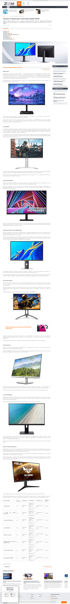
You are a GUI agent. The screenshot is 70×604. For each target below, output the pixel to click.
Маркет (47, 0)
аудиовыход (11, 438)
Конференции (42, 0)
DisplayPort (48, 171)
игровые (27, 288)
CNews (34, 0)
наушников (43, 340)
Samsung (6, 557)
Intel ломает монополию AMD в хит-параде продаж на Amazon (59, 97)
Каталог (32, 594)
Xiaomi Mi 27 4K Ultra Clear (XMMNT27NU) (10, 34)
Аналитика (38, 0)
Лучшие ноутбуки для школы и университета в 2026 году (59, 73)
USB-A (47, 386)
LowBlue (46, 80)
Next (60, 86)
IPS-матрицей (15, 347)
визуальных (27, 350)
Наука (24, 4)
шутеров (37, 288)
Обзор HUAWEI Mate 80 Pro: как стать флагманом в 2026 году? (29, 10)
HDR (13, 454)
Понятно (64, 602)
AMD (14, 350)
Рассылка (54, 596)
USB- (30, 551)
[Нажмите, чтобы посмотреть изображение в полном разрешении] (26, 114)
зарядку (33, 275)
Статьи (8, 16)
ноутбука (14, 117)
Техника (19, 4)
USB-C (6, 172)
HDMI (43, 171)
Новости (32, 598)
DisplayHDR (34, 131)
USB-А (34, 274)
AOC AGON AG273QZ (6, 35)
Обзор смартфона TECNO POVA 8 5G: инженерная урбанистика (45, 10)
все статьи (65, 66)
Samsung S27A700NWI (6, 33)
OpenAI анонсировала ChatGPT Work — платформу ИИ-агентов (59, 94)
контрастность (22, 238)
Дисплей (4, 232)
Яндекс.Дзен (54, 598)
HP (5, 534)
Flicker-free (34, 80)
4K (36, 73)
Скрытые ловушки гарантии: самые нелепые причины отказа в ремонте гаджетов (12, 10)
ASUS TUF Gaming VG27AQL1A (8, 39)
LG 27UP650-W (5, 32)
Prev (60, 69)
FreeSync (9, 287)
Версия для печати (47, 69)
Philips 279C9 (5, 31)
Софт (28, 4)
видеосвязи (33, 437)
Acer (4, 436)
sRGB (35, 453)
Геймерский (5, 449)
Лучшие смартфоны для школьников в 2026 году (58, 76)
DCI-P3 (40, 453)
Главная (4, 16)
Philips (5, 506)
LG (4, 527)
